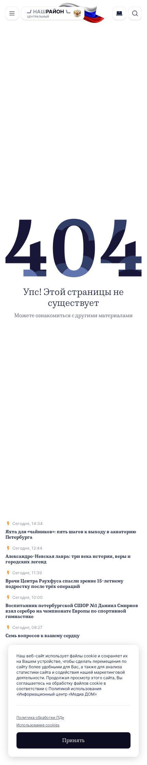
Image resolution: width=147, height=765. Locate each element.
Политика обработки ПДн (40, 717)
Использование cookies (37, 725)
